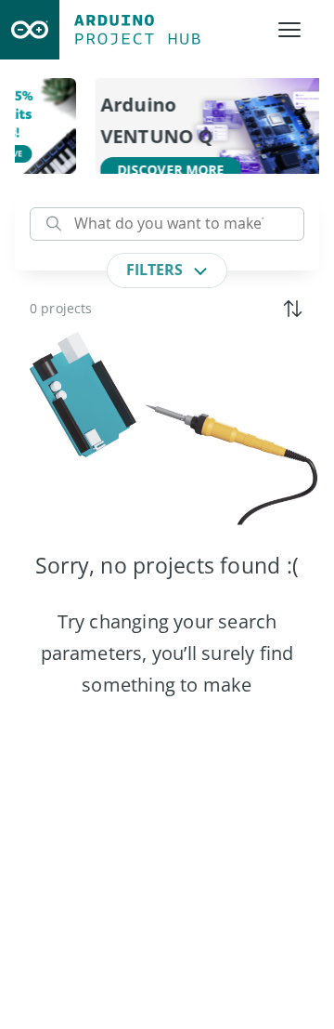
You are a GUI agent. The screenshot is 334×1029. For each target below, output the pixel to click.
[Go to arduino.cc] (29, 29)
